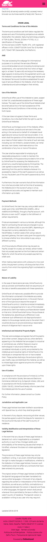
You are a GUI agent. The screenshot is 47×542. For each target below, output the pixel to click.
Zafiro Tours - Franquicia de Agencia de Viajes (23, 535)
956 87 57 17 (31, 524)
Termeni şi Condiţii (28, 530)
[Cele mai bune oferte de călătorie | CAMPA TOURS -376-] (7, 4)
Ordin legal (15, 530)
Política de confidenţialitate (14, 532)
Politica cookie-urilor (34, 532)
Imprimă (5, 9)
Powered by (23, 539)
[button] (43, 3)
